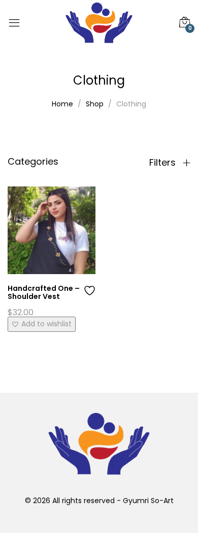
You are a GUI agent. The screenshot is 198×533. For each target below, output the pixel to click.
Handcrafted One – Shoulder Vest (44, 292)
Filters (163, 162)
